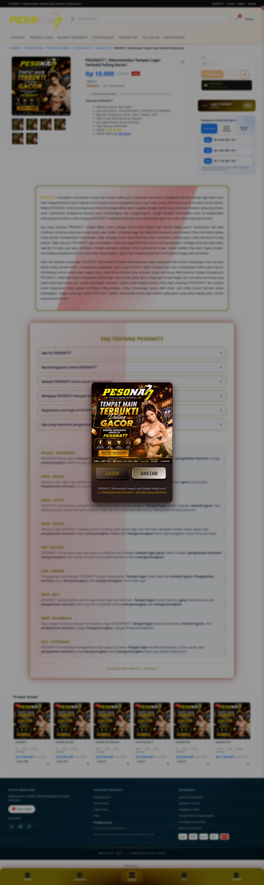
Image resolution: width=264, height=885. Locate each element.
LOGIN (112, 473)
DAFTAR (149, 473)
